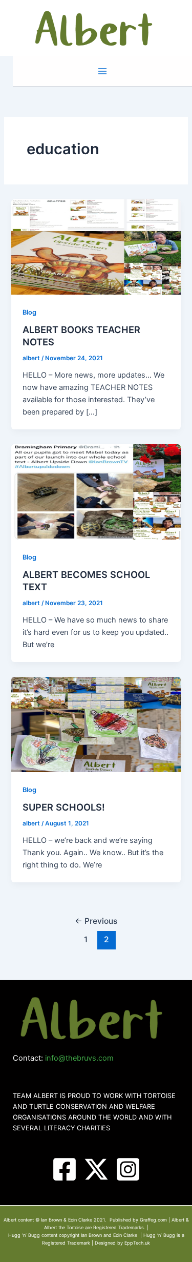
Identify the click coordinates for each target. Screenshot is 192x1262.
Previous (96, 921)
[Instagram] (128, 1169)
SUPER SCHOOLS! (64, 807)
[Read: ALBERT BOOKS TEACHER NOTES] (95, 246)
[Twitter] (96, 1169)
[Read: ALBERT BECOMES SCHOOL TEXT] (95, 491)
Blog (29, 312)
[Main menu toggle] (102, 71)
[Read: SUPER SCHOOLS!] (95, 724)
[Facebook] (64, 1169)
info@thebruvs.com (79, 1058)
